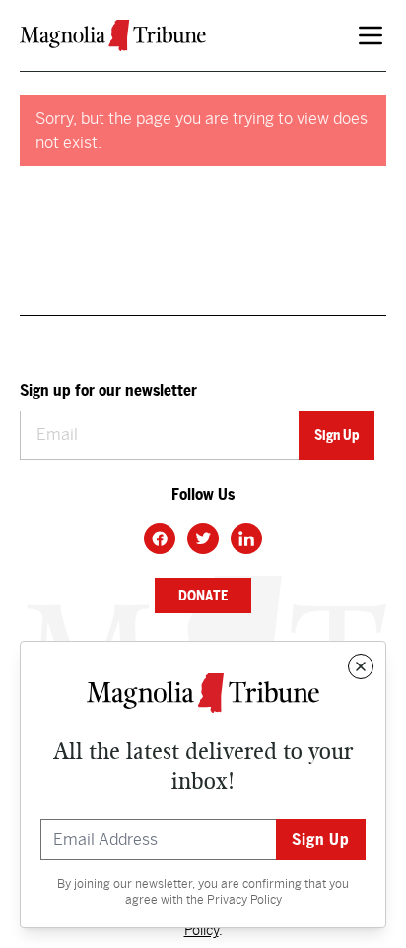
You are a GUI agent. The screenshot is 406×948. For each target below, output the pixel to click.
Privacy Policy (244, 900)
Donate (203, 595)
